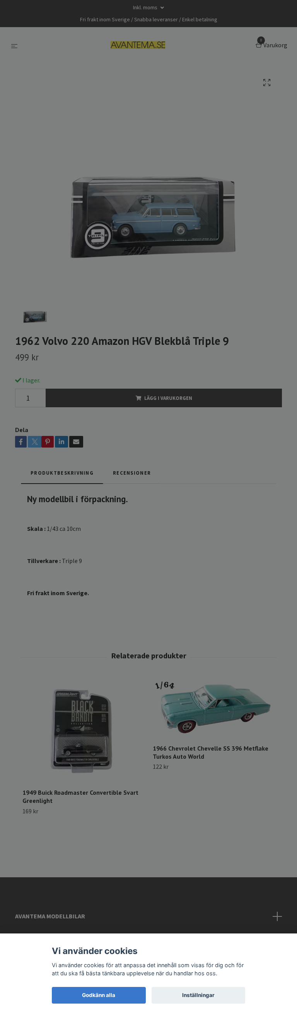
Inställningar (198, 995)
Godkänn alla (98, 995)
